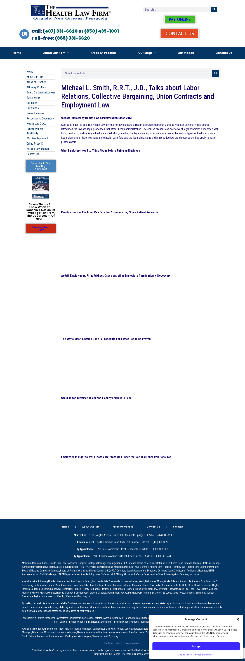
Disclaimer (109, 643)
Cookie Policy (185, 654)
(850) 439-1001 (101, 31)
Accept (196, 646)
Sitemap (178, 526)
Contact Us (224, 53)
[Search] (214, 9)
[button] (238, 619)
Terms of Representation (128, 643)
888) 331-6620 (73, 38)
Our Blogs (145, 53)
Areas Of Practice (104, 53)
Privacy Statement (203, 654)
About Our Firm (54, 53)
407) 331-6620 (61, 31)
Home (17, 53)
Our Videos (186, 53)
